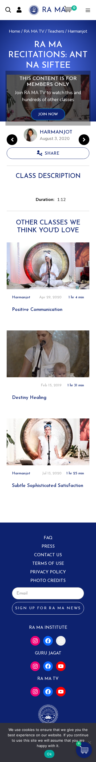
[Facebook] (48, 641)
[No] (89, 742)
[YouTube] (61, 666)
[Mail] (61, 641)
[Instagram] (35, 641)
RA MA (54, 10)
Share (52, 153)
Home (14, 31)
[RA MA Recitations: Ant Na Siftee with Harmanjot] (84, 139)
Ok (49, 754)
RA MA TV (34, 31)
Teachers (56, 31)
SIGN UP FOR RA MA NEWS (48, 608)
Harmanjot (77, 31)
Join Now (48, 115)
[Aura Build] (12, 139)
